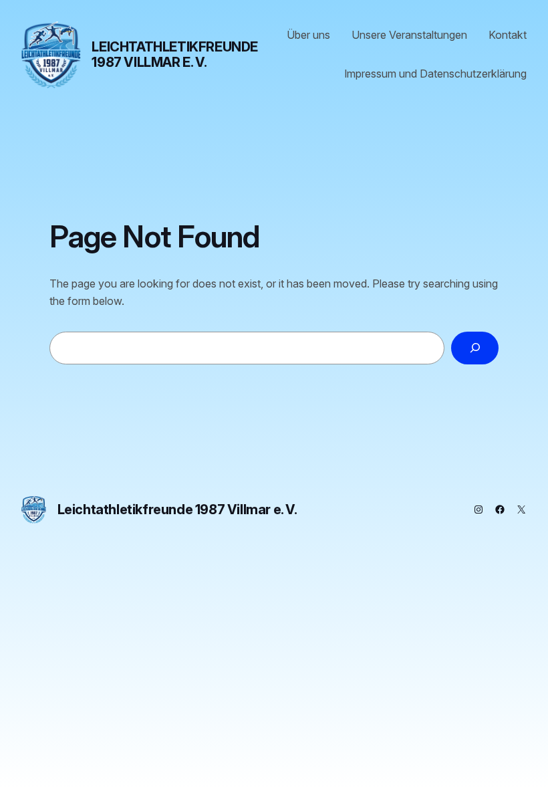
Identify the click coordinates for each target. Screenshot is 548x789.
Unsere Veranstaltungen (409, 34)
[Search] (475, 348)
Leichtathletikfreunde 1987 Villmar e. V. (175, 54)
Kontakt (508, 34)
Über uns (308, 34)
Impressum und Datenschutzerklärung (435, 73)
